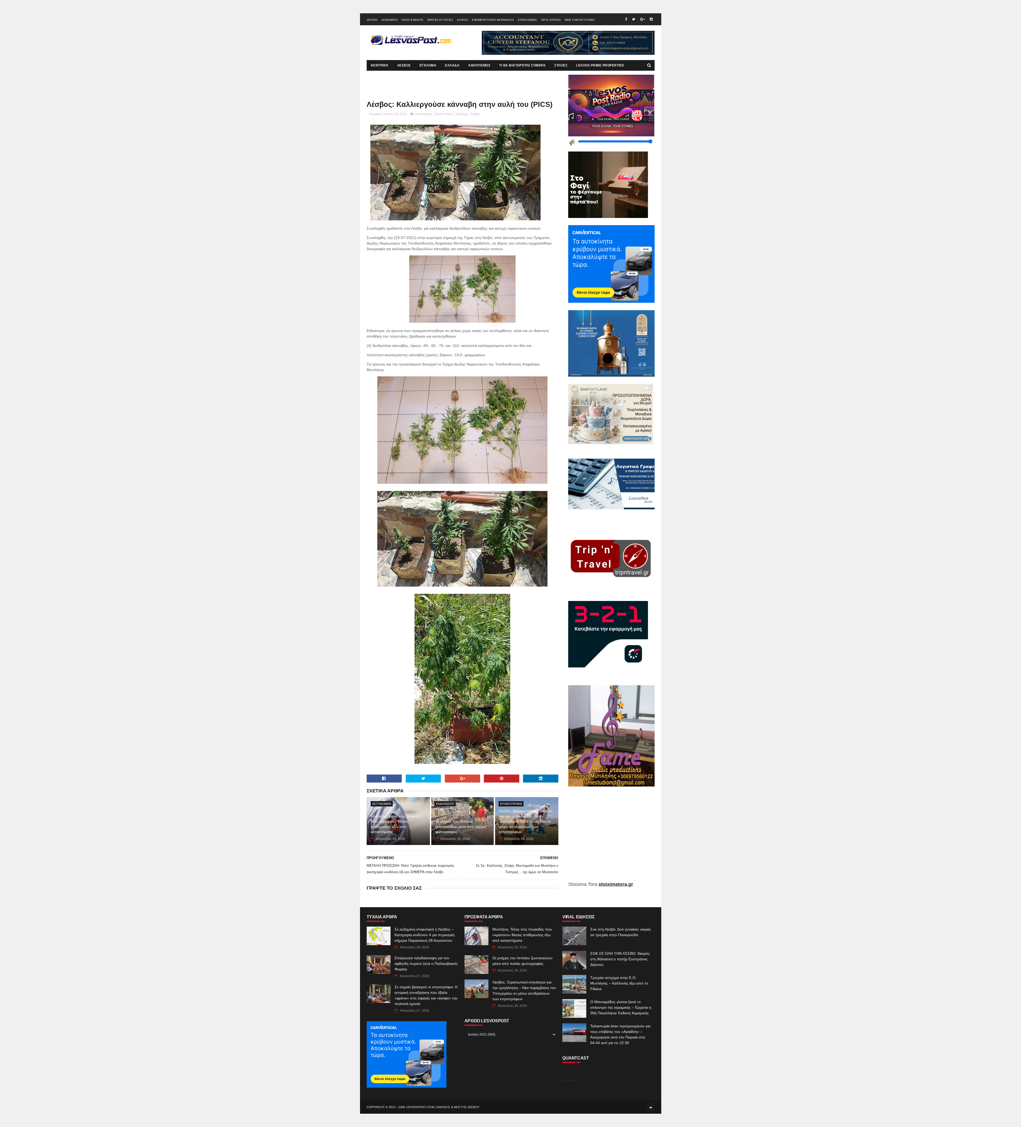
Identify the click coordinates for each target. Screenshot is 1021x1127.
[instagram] (651, 19)
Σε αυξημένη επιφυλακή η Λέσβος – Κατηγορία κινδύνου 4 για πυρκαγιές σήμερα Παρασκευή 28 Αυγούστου (425, 935)
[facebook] (626, 19)
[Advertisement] (611, 838)
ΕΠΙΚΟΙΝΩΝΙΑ (527, 19)
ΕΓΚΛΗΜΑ (428, 65)
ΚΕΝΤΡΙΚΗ (379, 65)
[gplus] (642, 19)
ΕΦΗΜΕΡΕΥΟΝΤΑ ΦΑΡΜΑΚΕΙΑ (493, 19)
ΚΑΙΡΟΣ (462, 19)
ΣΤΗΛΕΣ (560, 65)
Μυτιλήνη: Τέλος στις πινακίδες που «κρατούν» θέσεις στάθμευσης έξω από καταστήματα (396, 824)
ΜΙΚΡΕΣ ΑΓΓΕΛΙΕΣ (440, 19)
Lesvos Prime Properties (600, 65)
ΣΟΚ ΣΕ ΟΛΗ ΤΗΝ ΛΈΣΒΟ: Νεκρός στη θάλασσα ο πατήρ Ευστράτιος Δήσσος (620, 959)
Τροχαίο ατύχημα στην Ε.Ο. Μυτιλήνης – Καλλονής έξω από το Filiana (619, 983)
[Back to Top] (651, 1107)
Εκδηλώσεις (445, 803)
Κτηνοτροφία (511, 803)
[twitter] (633, 19)
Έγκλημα (461, 114)
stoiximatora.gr (616, 884)
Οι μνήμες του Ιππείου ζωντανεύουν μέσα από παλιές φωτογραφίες (460, 826)
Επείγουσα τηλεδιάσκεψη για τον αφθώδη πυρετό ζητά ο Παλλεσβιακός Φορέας (426, 963)
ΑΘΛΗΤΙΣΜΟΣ (479, 65)
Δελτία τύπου (443, 114)
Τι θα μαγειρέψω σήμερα (522, 65)
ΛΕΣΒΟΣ (404, 65)
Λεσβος (475, 114)
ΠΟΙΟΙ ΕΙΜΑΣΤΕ (412, 19)
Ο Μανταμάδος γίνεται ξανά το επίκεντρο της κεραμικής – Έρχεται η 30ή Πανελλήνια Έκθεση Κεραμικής (620, 1007)
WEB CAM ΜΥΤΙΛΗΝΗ (579, 19)
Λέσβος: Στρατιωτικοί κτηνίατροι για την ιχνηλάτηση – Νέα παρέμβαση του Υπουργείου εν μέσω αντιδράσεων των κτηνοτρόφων (525, 821)
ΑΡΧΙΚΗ (372, 19)
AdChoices (569, 1080)
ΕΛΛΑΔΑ (452, 65)
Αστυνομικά (423, 114)
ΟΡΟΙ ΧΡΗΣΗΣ (551, 19)
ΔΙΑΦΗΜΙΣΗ (390, 19)
